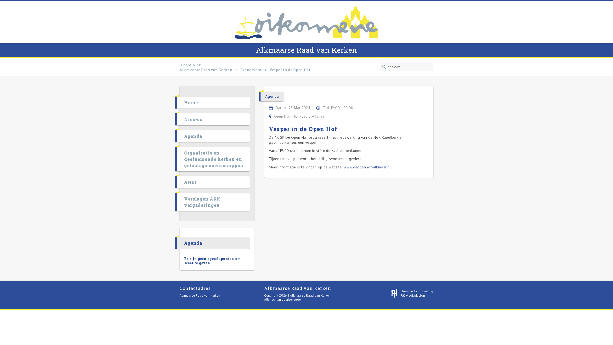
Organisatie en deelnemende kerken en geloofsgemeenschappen (214, 159)
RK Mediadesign (413, 295)
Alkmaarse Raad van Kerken (306, 50)
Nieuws (193, 119)
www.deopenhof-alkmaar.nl (367, 167)
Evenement (251, 70)
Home (191, 102)
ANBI (190, 182)
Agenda (193, 136)
